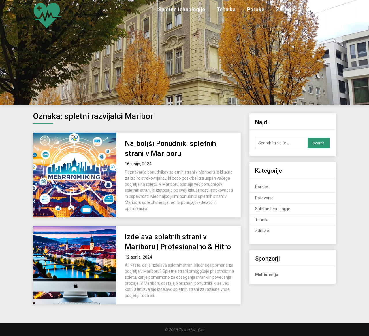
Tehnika (226, 9)
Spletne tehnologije (181, 9)
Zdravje (285, 9)
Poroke (255, 9)
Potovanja (318, 9)
